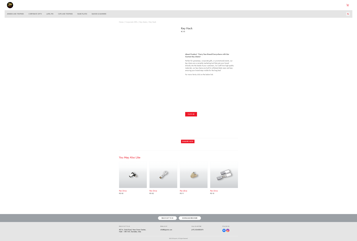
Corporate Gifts (131, 22)
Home (121, 22)
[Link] (10, 5)
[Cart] (347, 5)
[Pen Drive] (133, 163)
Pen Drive (123, 191)
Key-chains (143, 22)
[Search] (348, 14)
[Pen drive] (194, 163)
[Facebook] (224, 230)
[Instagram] (227, 230)
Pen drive (183, 191)
